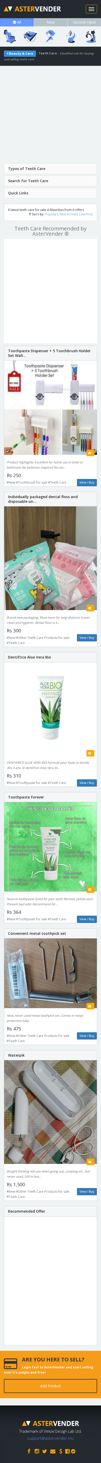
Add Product (50, 1385)
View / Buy (87, 482)
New (50, 22)
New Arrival (68, 214)
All (18, 22)
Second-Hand (84, 22)
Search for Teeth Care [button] (28, 180)
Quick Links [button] (18, 192)
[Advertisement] (50, 116)
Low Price (86, 214)
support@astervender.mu (50, 1438)
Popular (51, 214)
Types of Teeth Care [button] (26, 168)
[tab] (50, 169)
